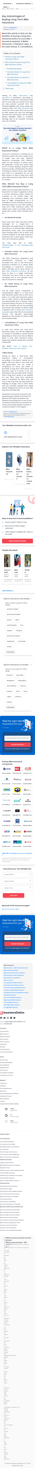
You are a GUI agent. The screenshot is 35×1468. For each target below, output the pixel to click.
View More (10, 652)
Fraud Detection (4, 1065)
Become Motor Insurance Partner (9, 1212)
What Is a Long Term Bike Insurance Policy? (14, 58)
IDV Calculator (4, 1149)
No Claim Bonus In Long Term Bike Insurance (18, 78)
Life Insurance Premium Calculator (10, 1204)
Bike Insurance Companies (12, 977)
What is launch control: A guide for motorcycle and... (28, 571)
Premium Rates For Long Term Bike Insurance (18, 73)
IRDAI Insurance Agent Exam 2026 (10, 1222)
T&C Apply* (5, 727)
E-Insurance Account (6, 1075)
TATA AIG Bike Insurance (11, 1002)
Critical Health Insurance (7, 1173)
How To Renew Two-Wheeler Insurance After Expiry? (17, 347)
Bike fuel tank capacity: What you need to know (17, 571)
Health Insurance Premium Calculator (11, 1175)
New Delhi (19, 675)
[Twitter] (14, 1018)
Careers (2, 1101)
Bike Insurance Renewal (11, 970)
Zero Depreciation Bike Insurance (14, 985)
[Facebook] (1, 1018)
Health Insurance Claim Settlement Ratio (12, 1170)
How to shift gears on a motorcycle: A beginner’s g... (7, 571)
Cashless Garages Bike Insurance (14, 990)
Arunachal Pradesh (13, 614)
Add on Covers (8, 980)
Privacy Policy (4, 1060)
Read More (11, 416)
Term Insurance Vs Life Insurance (10, 1194)
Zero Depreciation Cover (13, 437)
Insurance (7, 4)
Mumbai (10, 675)
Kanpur (9, 702)
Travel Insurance (5, 1049)
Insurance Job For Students (8, 1228)
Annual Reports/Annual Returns (9, 1093)
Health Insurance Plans (7, 1162)
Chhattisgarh (12, 625)
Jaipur (9, 697)
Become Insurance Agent (10, 909)
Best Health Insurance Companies (10, 1165)
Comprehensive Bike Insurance (13, 982)
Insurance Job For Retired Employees (11, 1230)
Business (2, 1047)
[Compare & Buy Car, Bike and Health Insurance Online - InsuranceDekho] (12, 1013)
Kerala (9, 647)
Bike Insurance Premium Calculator (30, 476)
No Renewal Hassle (14, 69)
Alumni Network (4, 1099)
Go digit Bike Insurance (11, 1007)
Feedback (3, 1086)
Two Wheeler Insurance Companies (20, 853)
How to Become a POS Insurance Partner (12, 1220)
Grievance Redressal (6, 1062)
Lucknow (18, 697)
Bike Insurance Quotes (21, 968)
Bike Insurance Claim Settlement (14, 975)
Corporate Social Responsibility (9, 1104)
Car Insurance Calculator (7, 1144)
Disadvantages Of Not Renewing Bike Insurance (17, 246)
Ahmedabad (11, 686)
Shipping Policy (4, 1067)
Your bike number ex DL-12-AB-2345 (17, 738)
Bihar (17, 620)
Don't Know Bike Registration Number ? (17, 749)
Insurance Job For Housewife (8, 1225)
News (5, 7)
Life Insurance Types (6, 1189)
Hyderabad (22, 681)
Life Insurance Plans (6, 1199)
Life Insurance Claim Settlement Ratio (11, 1191)
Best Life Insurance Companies (9, 1196)
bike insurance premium (16, 271)
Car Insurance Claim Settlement (9, 1154)
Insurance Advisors (23, 4)
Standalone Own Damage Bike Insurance (16, 992)
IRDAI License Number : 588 (16, 1242)
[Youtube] (4, 1018)
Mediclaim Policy (5, 1168)
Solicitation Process (6, 1096)
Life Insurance (4, 1039)
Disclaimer (3, 1091)
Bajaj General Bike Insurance (12, 1000)
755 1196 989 (8, 1024)
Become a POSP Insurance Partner (10, 1210)
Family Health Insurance (7, 1178)
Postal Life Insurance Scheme (8, 1186)
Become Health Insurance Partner (10, 1215)
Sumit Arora (13, 27)
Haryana (19, 631)
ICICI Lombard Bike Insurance (12, 997)
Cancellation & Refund (7, 1073)
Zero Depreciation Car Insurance (9, 1147)
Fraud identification (6, 1088)
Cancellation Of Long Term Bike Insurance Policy (19, 84)
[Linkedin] (11, 1018)
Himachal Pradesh (13, 636)
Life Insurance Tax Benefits (8, 1201)
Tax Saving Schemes (6, 1052)
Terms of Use (4, 1070)
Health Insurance (5, 1036)
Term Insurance (4, 1041)
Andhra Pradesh (12, 609)
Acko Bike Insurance (10, 995)
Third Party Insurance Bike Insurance (14, 987)
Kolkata (9, 691)
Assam (9, 620)
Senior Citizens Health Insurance (9, 1180)
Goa (21, 625)
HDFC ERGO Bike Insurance (12, 1005)
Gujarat (9, 631)
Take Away (9, 88)
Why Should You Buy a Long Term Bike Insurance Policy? (17, 63)
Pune (25, 691)
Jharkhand (10, 641)
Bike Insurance (9, 471)
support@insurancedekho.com (15, 1022)
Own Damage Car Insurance (8, 1152)
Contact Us (3, 1083)
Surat (18, 691)
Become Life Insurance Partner (9, 1217)
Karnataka (22, 641)
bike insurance (23, 108)
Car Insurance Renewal (7, 1141)
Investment (3, 1044)
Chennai (23, 686)
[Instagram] (8, 1018)
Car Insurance (4, 1031)
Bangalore (10, 681)
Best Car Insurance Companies (9, 1157)
